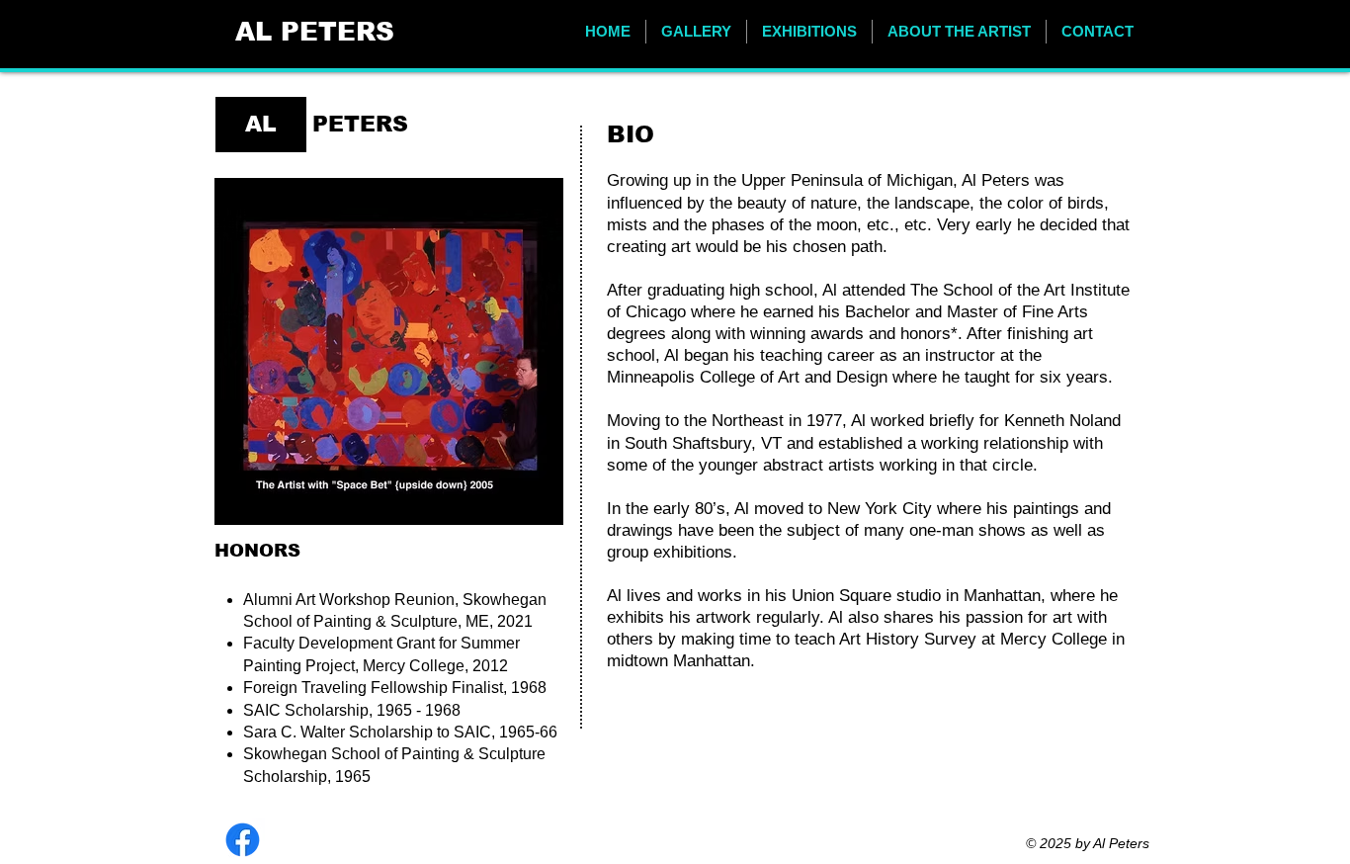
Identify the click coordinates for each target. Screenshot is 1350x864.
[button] (696, 31)
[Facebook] (242, 840)
